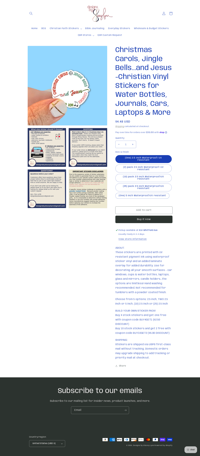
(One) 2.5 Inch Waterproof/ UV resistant (143, 159)
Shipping (119, 126)
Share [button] (122, 366)
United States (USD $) (44, 443)
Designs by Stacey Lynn (143, 445)
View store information (132, 239)
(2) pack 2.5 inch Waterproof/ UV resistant (143, 168)
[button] (31, 13)
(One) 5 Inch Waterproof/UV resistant (142, 195)
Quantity (120, 138)
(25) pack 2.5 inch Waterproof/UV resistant (143, 187)
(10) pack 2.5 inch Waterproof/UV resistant (143, 177)
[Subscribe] (125, 410)
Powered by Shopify (163, 445)
